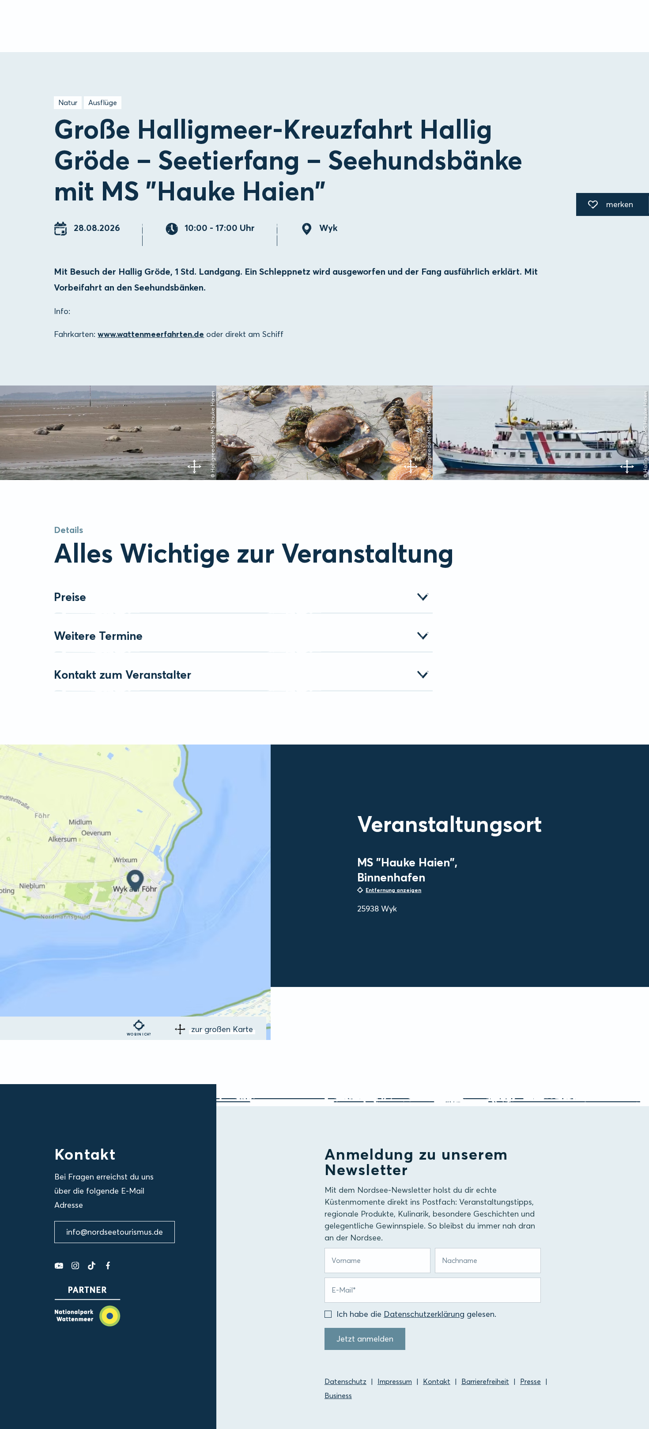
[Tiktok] (91, 1265)
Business (338, 1395)
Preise (70, 597)
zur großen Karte (222, 1029)
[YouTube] (59, 1265)
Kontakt (436, 1381)
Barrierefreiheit (485, 1381)
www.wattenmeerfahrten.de (151, 334)
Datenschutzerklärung (424, 1314)
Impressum (394, 1381)
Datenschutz (345, 1381)
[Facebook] (108, 1265)
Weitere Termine (98, 636)
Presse (530, 1381)
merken (604, 205)
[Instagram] (75, 1265)
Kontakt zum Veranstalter (122, 675)
